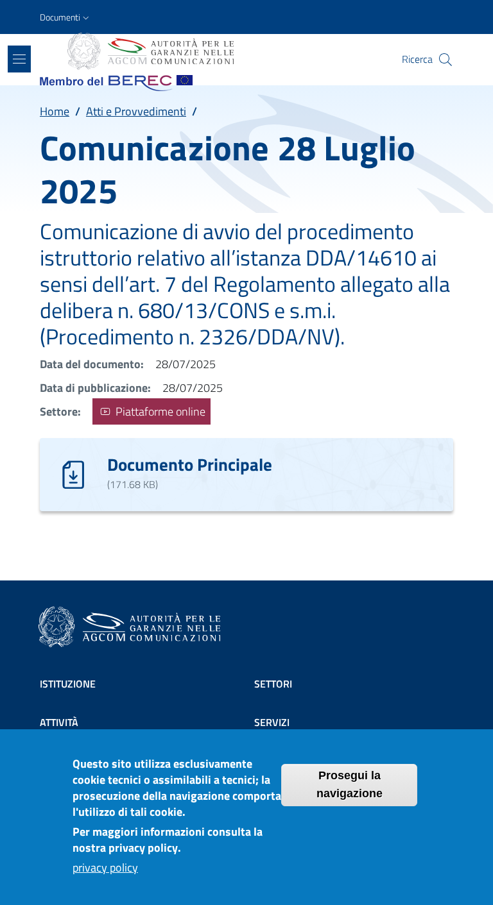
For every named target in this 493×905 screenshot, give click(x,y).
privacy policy (105, 867)
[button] (66, 17)
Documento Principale (189, 464)
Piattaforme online (159, 411)
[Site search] (445, 59)
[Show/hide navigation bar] (19, 59)
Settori (273, 683)
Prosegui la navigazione (349, 784)
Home (54, 111)
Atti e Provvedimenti (136, 111)
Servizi (272, 722)
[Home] (149, 51)
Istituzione (68, 683)
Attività (59, 722)
